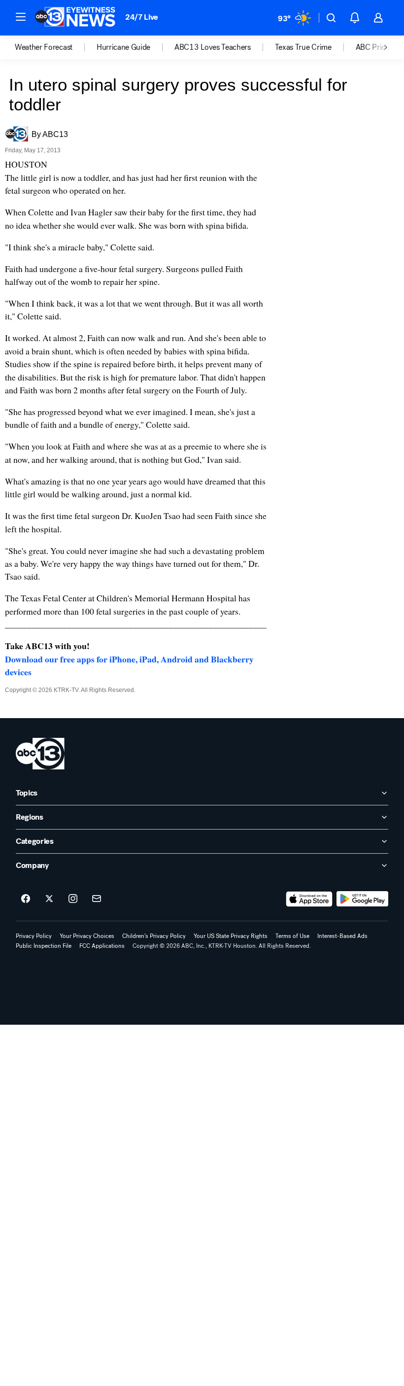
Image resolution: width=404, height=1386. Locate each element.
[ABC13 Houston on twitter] (49, 899)
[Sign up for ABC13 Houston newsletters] (96, 899)
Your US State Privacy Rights (231, 936)
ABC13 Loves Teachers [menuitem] (212, 47)
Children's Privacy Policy (154, 936)
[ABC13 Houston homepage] (75, 18)
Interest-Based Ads (342, 936)
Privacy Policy (34, 936)
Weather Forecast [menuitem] (43, 47)
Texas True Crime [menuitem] (303, 47)
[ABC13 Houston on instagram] (73, 899)
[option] (56, 47)
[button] (20, 17)
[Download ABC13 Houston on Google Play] (362, 899)
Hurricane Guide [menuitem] (123, 47)
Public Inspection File (43, 946)
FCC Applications (102, 946)
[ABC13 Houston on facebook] (25, 899)
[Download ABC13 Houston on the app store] (309, 899)
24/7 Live (141, 17)
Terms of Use (292, 936)
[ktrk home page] (40, 753)
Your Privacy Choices (87, 936)
